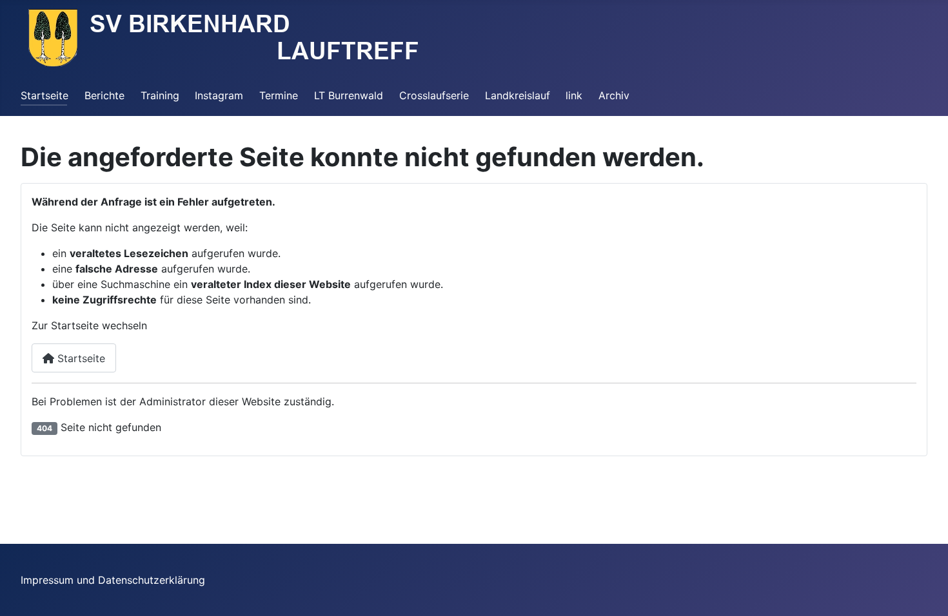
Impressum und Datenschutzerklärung (113, 579)
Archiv (613, 95)
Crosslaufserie (434, 95)
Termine (278, 95)
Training (160, 95)
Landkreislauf (517, 95)
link (574, 95)
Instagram (219, 95)
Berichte (104, 95)
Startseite (44, 95)
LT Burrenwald (348, 95)
